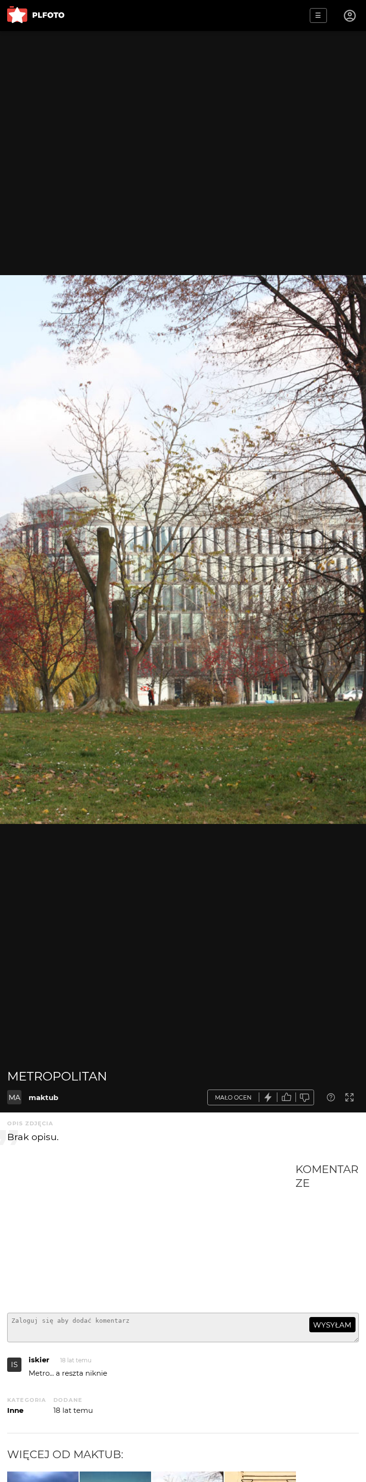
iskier (39, 1359)
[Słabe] (305, 1097)
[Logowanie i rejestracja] (350, 16)
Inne (15, 1410)
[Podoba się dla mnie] (286, 1097)
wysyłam (332, 1324)
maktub (43, 1097)
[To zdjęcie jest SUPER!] (268, 1097)
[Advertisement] (151, 1234)
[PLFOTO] (35, 15)
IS (14, 1364)
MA (14, 1097)
